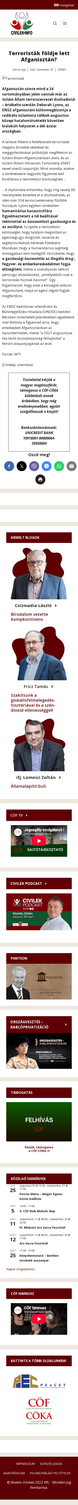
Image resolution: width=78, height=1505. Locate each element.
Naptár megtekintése (20, 1269)
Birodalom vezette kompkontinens (29, 616)
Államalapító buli (28, 786)
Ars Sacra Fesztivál (34, 1243)
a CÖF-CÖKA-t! (39, 1151)
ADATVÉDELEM (14, 1473)
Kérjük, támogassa (39, 1147)
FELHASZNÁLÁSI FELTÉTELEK (50, 1473)
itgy (23, 69)
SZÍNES (62, 69)
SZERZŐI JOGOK (51, 1464)
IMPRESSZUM (25, 1464)
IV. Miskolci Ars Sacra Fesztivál (42, 1227)
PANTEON (19, 958)
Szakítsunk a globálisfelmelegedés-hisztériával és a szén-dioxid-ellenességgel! (33, 702)
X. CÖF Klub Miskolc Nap (37, 1211)
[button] (55, 23)
